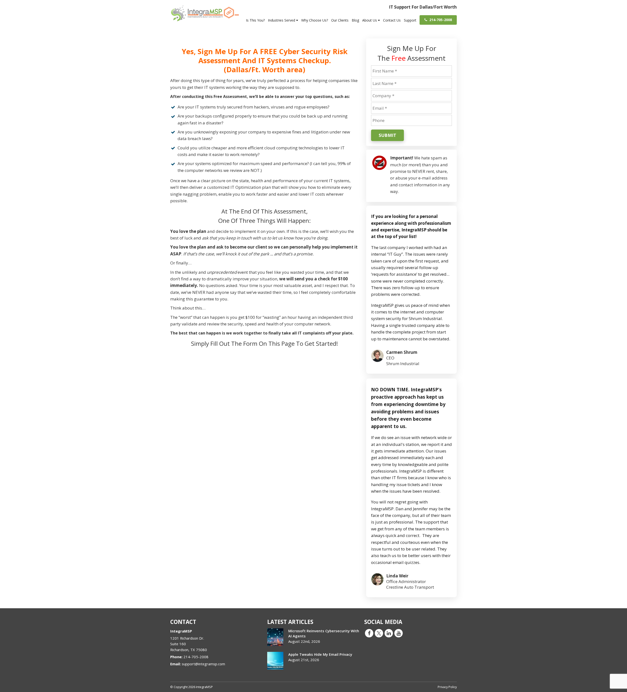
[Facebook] (369, 633)
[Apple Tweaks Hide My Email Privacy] (275, 660)
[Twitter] (379, 633)
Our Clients (340, 20)
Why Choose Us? (314, 20)
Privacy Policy (447, 687)
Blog (355, 20)
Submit (387, 135)
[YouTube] (398, 633)
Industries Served (282, 20)
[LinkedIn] (389, 633)
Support (410, 20)
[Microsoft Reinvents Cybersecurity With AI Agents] (275, 637)
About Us (370, 20)
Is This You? (255, 20)
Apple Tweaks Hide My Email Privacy (320, 654)
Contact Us (392, 20)
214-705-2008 (440, 19)
